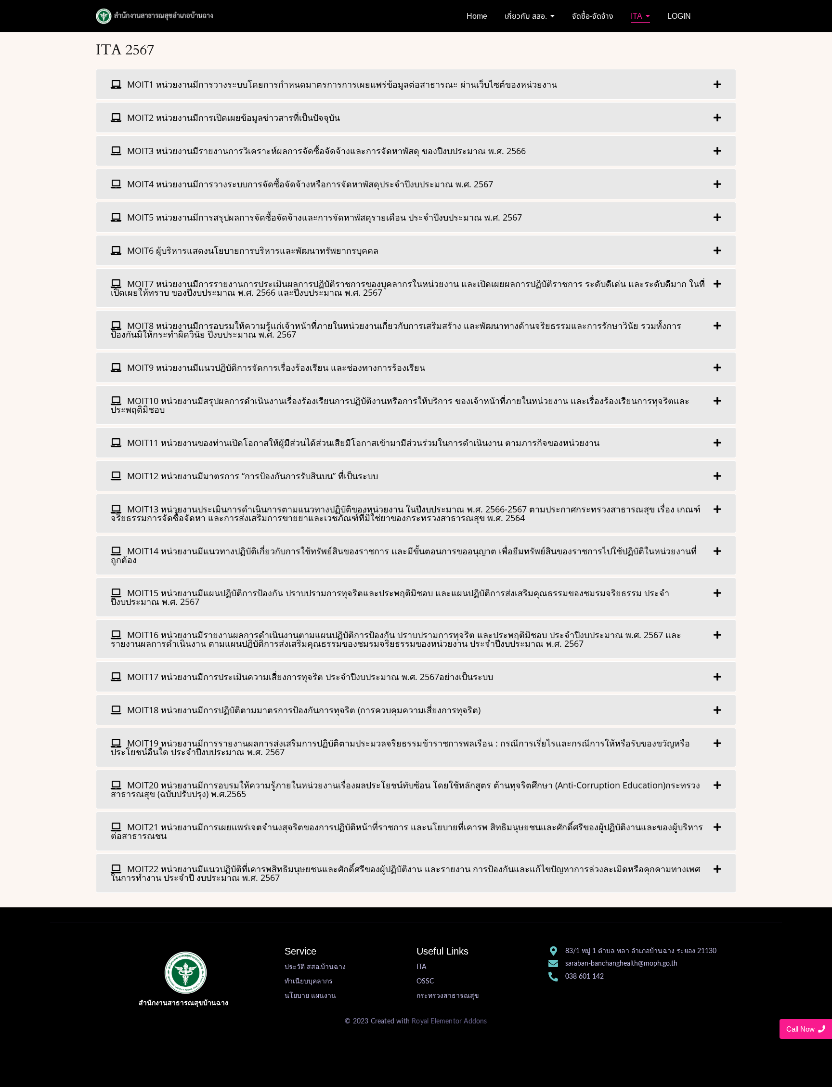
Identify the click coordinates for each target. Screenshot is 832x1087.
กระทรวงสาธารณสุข (447, 996)
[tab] (416, 84)
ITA (421, 967)
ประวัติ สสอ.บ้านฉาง (315, 967)
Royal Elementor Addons (449, 1021)
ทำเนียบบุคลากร (309, 981)
